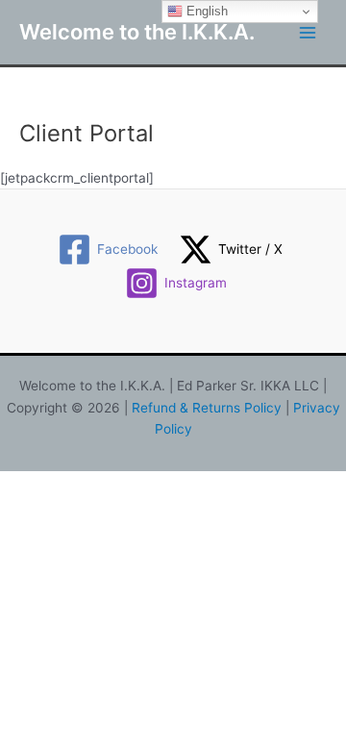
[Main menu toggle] (308, 32)
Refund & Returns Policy (207, 407)
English (205, 11)
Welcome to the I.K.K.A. (137, 31)
